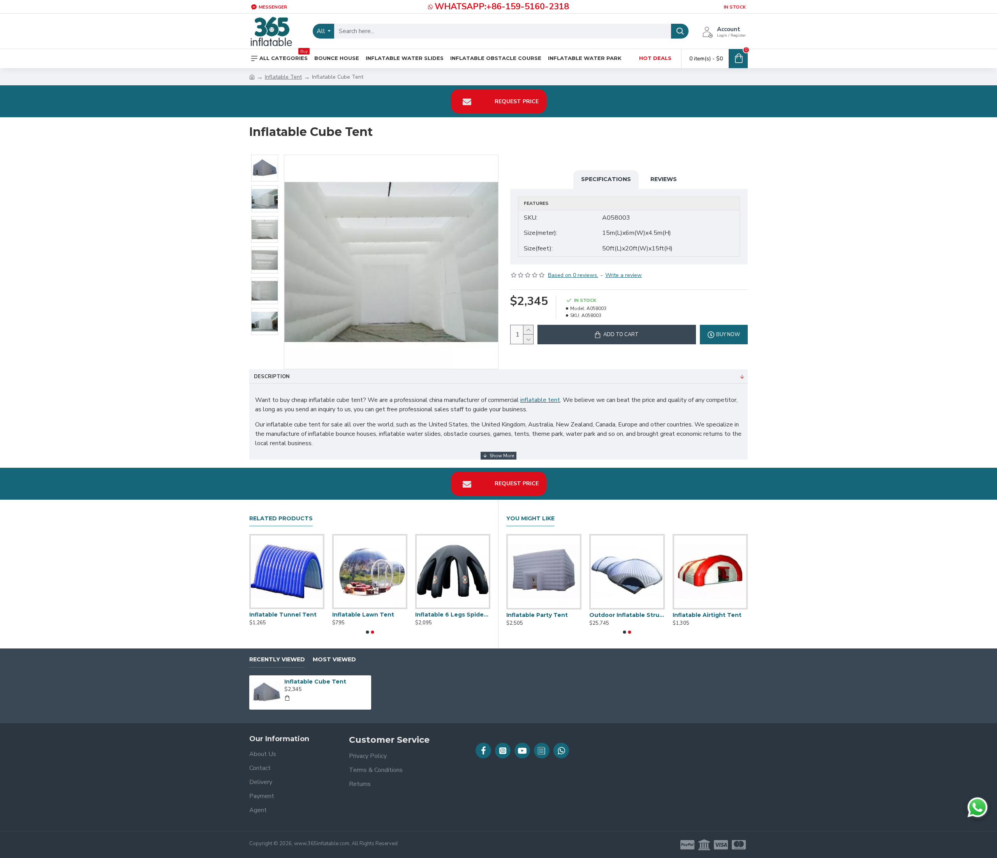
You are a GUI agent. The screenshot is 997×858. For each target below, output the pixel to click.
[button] (367, 632)
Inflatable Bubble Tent (623, 614)
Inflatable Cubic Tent (363, 614)
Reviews (663, 179)
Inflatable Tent (283, 77)
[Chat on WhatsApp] (977, 807)
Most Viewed (334, 659)
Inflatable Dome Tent (704, 614)
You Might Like (530, 518)
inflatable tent (540, 400)
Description (272, 376)
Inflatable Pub (527, 614)
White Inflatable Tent (281, 614)
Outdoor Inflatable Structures (452, 614)
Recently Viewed (277, 659)
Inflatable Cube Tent (315, 681)
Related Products (281, 518)
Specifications (606, 179)
